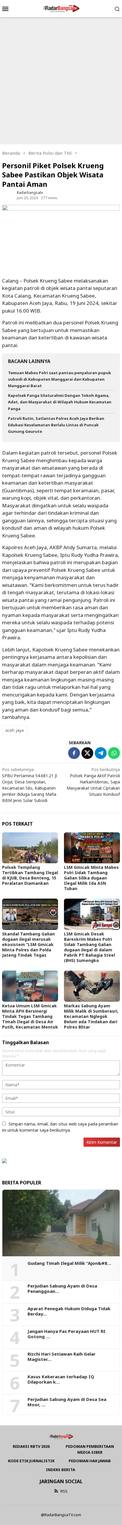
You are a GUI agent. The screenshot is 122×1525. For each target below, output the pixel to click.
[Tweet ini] (87, 753)
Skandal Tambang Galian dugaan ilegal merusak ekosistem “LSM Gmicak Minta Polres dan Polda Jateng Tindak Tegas (28, 944)
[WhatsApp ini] (114, 753)
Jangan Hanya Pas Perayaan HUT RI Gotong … (66, 1333)
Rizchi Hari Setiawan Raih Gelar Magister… (62, 1356)
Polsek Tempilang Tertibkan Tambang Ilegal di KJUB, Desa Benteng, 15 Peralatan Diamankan (30, 875)
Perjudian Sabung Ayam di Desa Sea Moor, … (67, 1402)
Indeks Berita (60, 1469)
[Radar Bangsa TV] (61, 8)
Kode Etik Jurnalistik (31, 1460)
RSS (64, 1491)
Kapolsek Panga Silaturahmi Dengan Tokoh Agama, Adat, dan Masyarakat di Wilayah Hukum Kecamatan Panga (59, 402)
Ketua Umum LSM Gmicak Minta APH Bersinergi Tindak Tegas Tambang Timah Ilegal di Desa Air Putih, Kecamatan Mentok (30, 1016)
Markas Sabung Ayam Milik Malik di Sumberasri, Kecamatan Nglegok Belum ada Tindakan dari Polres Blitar (91, 1016)
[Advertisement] (61, 80)
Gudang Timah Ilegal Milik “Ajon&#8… (69, 1263)
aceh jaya (14, 730)
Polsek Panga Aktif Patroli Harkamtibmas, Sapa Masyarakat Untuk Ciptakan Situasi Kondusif (93, 782)
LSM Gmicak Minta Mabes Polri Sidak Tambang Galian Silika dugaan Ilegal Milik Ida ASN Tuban (91, 877)
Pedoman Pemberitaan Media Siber (90, 1449)
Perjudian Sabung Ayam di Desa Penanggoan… (62, 1288)
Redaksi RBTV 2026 (31, 1446)
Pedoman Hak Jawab (90, 1460)
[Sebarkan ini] (74, 753)
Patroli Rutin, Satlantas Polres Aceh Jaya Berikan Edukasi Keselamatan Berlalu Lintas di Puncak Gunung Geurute (56, 425)
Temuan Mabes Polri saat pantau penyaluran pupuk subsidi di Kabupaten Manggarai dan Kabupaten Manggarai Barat (59, 379)
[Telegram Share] (101, 753)
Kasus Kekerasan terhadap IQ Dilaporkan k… (61, 1379)
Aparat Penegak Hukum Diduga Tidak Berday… (69, 1311)
